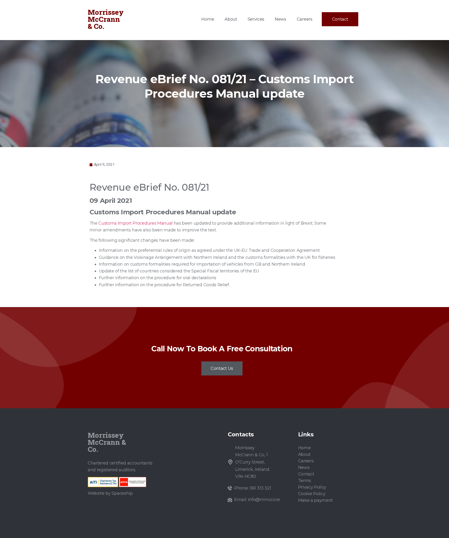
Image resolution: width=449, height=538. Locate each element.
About (230, 19)
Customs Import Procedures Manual (135, 223)
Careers (304, 19)
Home (207, 19)
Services (256, 19)
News (280, 19)
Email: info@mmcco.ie (257, 499)
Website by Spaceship (110, 493)
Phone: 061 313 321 (252, 488)
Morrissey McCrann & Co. (106, 19)
